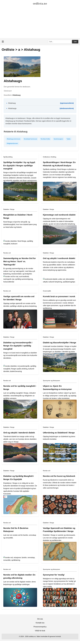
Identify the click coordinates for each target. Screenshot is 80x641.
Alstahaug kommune (13, 139)
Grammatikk (47, 291)
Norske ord (7, 253)
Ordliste (8, 49)
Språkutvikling (7, 157)
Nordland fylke (45, 139)
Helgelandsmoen (12, 143)
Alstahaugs (12, 108)
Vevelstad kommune (30, 139)
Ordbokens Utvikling (49, 157)
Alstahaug (32, 49)
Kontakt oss (40, 623)
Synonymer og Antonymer (51, 380)
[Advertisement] (40, 22)
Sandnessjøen (58, 139)
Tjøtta (68, 139)
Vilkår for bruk (40, 631)
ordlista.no (40, 3)
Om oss (40, 619)
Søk (75, 41)
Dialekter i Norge (8, 209)
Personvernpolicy (40, 627)
